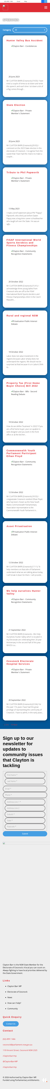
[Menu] (46, 7)
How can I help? (14, 1003)
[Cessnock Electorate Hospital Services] (25, 688)
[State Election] (25, 132)
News (9, 997)
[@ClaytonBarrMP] (25, 1058)
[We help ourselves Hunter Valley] (25, 619)
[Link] (5, 7)
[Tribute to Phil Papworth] (25, 199)
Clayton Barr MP (14, 986)
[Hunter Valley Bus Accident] (25, 66)
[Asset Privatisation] (25, 552)
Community (12, 1008)
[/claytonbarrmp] (25, 1053)
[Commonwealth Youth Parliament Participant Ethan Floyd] (25, 481)
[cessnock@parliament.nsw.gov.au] (25, 1041)
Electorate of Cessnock (17, 992)
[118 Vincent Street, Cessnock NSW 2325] (25, 1047)
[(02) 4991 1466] (25, 1036)
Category (7, 30)
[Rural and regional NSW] (25, 342)
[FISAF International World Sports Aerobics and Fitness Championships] (25, 271)
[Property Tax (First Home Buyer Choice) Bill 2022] (25, 410)
